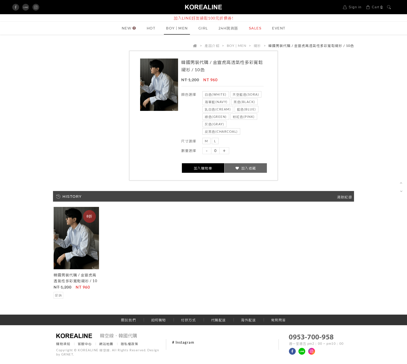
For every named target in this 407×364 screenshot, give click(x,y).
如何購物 (158, 320)
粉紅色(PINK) (244, 117)
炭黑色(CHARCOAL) (221, 131)
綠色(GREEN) (216, 117)
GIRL (203, 28)
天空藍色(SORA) (246, 94)
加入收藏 (248, 168)
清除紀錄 (344, 197)
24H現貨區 (228, 28)
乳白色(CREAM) (218, 109)
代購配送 (218, 320)
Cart (377, 7)
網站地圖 (106, 344)
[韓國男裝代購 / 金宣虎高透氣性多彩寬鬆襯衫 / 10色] (76, 238)
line (25, 7)
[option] (76, 253)
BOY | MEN (177, 28)
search (391, 7)
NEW (127, 28)
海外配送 (248, 320)
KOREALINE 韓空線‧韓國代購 (203, 7)
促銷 (58, 295)
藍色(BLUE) (246, 109)
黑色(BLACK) (244, 102)
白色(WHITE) (216, 94)
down (401, 190)
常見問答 (278, 320)
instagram (35, 7)
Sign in (355, 7)
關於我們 (128, 320)
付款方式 (188, 320)
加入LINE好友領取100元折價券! (203, 18)
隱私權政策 (129, 344)
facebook (15, 7)
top (401, 183)
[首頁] (199, 45)
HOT (151, 28)
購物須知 (63, 344)
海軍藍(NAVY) (216, 102)
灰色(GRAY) (214, 124)
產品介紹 (212, 45)
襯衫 (257, 45)
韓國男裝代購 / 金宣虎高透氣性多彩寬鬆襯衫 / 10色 (75, 281)
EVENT (279, 28)
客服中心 (85, 344)
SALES (255, 28)
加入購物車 (203, 168)
